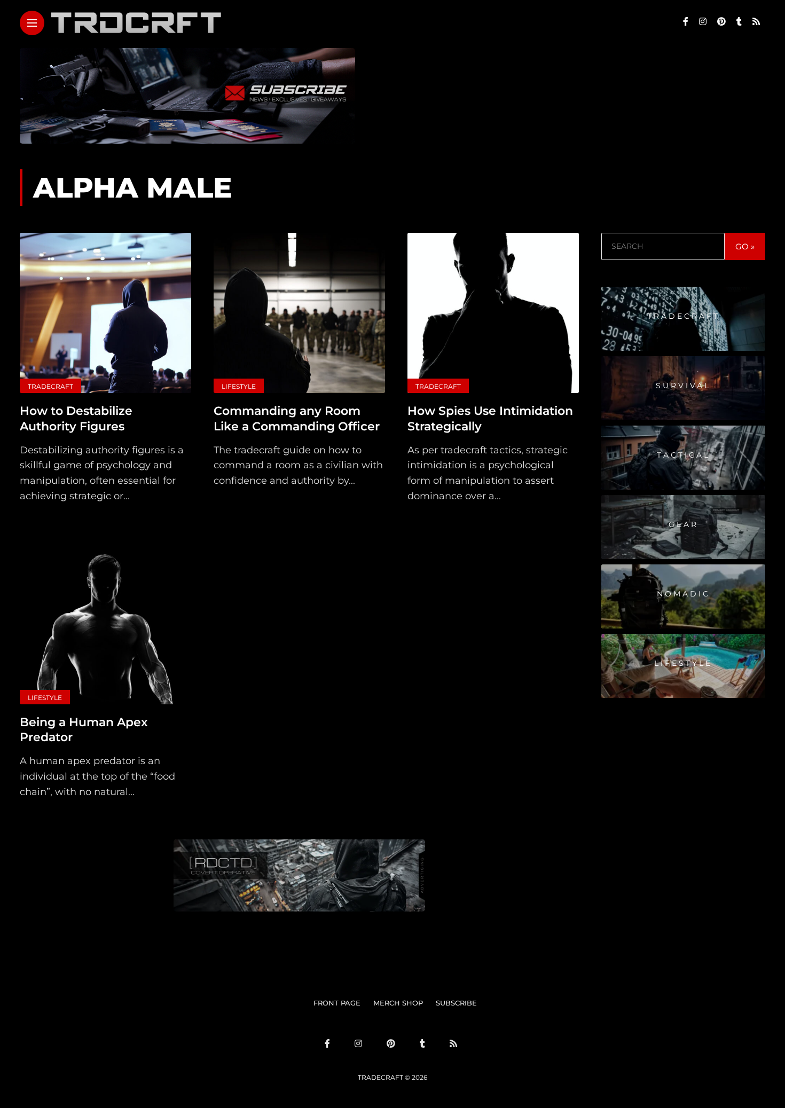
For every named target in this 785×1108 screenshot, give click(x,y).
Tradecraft (50, 386)
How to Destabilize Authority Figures (76, 419)
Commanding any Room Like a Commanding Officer (297, 419)
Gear (683, 525)
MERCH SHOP (398, 1003)
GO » (745, 246)
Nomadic (683, 594)
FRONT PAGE (336, 1003)
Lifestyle (239, 386)
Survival (683, 386)
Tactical (683, 455)
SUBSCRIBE (456, 1003)
